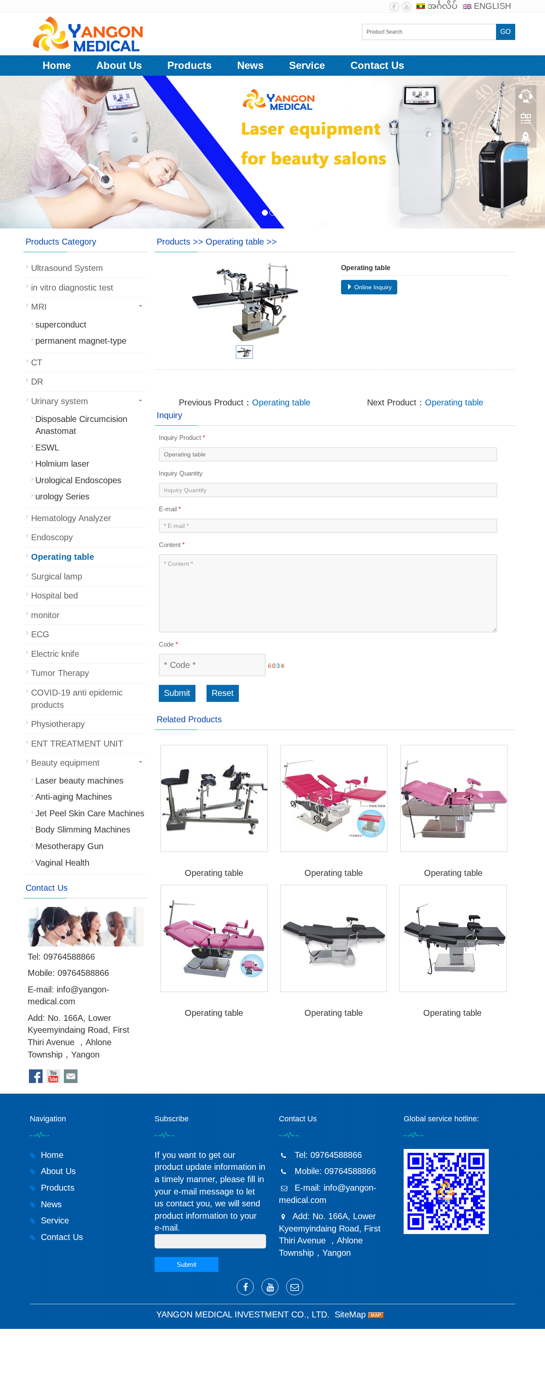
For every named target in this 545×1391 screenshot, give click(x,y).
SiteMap (350, 1314)
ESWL (47, 447)
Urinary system (59, 401)
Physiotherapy (58, 724)
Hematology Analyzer (71, 518)
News (250, 65)
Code (168, 644)
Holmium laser (62, 463)
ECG (40, 634)
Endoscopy (52, 537)
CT (36, 362)
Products (189, 65)
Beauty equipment (65, 762)
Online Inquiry (372, 287)
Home (57, 65)
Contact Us (377, 65)
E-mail (170, 509)
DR (37, 381)
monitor (45, 615)
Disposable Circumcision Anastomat (81, 425)
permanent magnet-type (80, 340)
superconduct (60, 324)
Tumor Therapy (60, 673)
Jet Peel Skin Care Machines (89, 813)
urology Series (62, 496)
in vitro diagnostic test (72, 287)
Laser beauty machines (79, 780)
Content (172, 544)
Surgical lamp (56, 576)
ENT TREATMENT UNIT (77, 743)
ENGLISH (491, 6)
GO (505, 31)
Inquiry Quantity (181, 473)
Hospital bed (54, 595)
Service (307, 65)
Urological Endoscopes (78, 480)
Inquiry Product (182, 437)
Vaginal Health (62, 862)
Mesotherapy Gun (69, 846)
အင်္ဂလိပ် (441, 6)
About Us (119, 65)
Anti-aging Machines (73, 796)
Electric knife (55, 653)
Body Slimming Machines (82, 829)
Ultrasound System (67, 268)
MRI (39, 306)
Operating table (235, 241)
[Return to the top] (525, 140)
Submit (177, 693)
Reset (223, 693)
